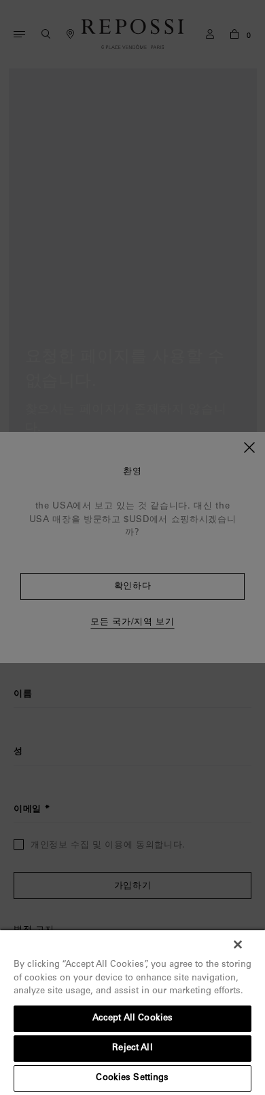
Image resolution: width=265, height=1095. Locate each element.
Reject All (132, 1048)
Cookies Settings (132, 1078)
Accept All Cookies (132, 1018)
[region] (132, 1012)
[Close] (238, 944)
